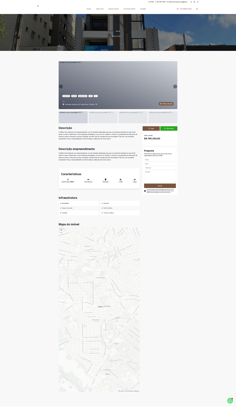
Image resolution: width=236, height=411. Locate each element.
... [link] (123, 36)
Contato (143, 9)
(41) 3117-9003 (161, 2)
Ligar (152, 128)
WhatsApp (170, 128)
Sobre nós (99, 9)
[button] (61, 86)
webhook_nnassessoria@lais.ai (177, 2)
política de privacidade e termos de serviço (158, 192)
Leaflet (121, 391)
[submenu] (197, 8)
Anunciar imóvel (129, 9)
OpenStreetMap (129, 391)
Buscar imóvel (114, 9)
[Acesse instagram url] (198, 2)
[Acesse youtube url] (194, 2)
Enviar (160, 186)
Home (89, 9)
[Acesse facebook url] (191, 2)
